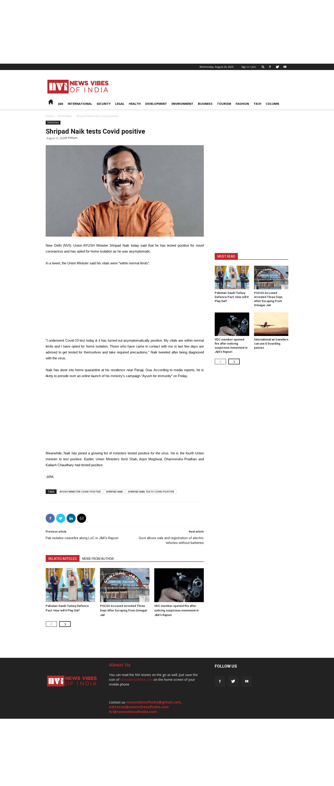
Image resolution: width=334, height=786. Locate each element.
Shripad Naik (114, 491)
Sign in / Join (248, 66)
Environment (182, 104)
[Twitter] (277, 67)
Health (135, 104)
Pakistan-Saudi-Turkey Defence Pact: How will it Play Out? (232, 297)
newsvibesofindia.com (136, 679)
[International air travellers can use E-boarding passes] (271, 324)
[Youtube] (285, 67)
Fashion (242, 104)
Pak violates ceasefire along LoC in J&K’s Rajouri (82, 538)
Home (50, 116)
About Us (119, 665)
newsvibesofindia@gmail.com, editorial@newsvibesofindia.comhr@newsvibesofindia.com (145, 707)
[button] (263, 66)
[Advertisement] (136, 32)
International (80, 104)
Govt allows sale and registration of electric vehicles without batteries (171, 540)
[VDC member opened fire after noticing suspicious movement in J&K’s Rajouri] (179, 585)
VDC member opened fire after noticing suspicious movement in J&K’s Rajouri (176, 610)
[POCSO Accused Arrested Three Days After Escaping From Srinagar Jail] (125, 585)
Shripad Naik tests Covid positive (151, 491)
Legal (119, 104)
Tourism (224, 104)
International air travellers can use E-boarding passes (271, 343)
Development (156, 104)
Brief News (65, 116)
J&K (60, 104)
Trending (53, 122)
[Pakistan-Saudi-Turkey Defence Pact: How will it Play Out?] (70, 585)
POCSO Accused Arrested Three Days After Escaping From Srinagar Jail (123, 610)
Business (205, 104)
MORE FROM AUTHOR (98, 559)
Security (104, 104)
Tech (257, 104)
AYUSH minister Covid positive (80, 491)
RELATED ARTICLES (62, 559)
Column (272, 104)
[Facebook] (270, 67)
